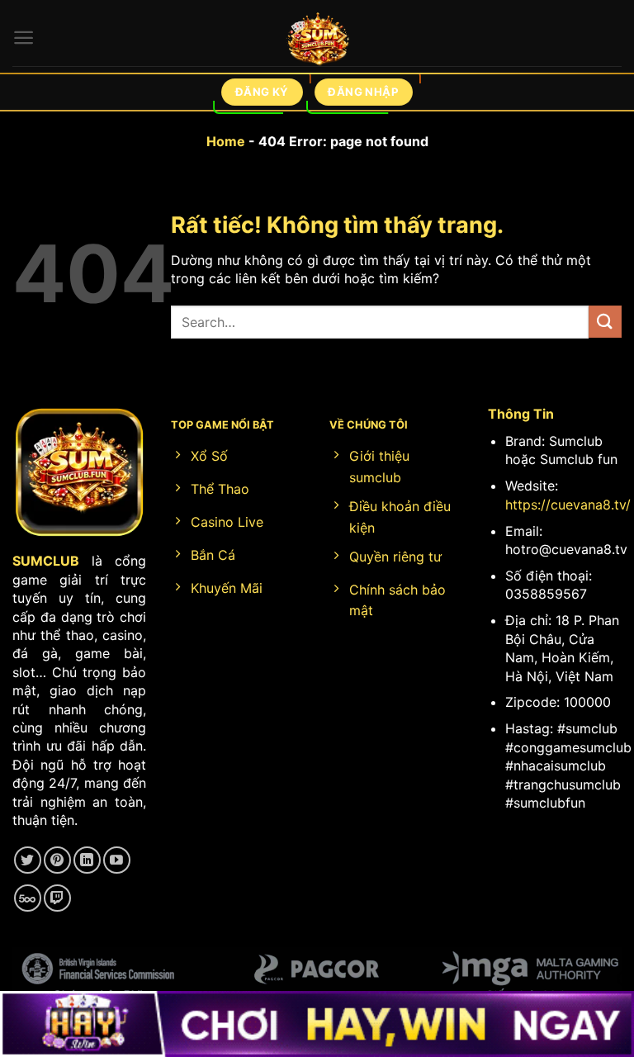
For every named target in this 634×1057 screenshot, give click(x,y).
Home (225, 141)
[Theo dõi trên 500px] (27, 898)
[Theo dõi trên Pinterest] (57, 860)
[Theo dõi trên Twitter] (27, 860)
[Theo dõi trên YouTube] (116, 860)
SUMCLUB (45, 560)
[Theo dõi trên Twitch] (57, 898)
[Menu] (23, 37)
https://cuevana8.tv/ (568, 504)
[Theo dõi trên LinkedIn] (87, 860)
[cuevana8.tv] (317, 41)
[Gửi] (605, 322)
